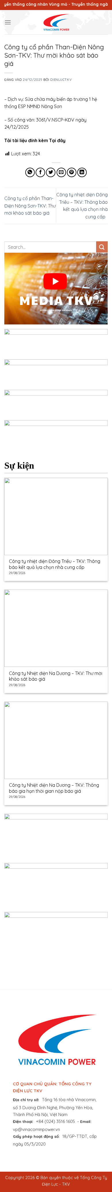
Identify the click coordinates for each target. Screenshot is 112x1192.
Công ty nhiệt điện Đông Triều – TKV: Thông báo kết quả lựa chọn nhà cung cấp (54, 564)
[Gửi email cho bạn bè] (61, 172)
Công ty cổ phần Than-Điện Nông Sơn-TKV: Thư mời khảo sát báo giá (30, 205)
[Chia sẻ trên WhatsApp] (30, 172)
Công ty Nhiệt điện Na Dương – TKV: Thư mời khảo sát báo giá (55, 676)
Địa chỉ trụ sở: (26, 1099)
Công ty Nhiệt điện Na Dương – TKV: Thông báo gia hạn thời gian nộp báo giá (54, 788)
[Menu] (7, 22)
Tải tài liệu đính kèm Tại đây (34, 140)
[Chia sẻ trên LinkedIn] (82, 172)
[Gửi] (102, 247)
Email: (86, 1121)
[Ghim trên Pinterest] (71, 172)
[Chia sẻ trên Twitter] (50, 172)
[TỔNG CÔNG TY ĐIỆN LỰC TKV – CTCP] (56, 22)
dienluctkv (61, 80)
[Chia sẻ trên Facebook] (40, 172)
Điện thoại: (23, 1121)
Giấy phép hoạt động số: (36, 1136)
